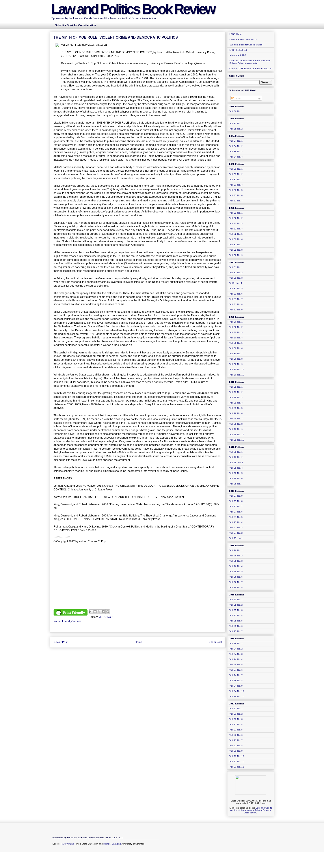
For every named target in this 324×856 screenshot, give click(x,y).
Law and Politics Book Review (133, 9)
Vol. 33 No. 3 (236, 179)
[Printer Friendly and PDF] (71, 613)
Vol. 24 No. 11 (236, 696)
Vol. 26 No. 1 (236, 550)
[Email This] (91, 611)
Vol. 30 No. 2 (236, 327)
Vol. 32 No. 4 (236, 228)
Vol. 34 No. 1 (236, 141)
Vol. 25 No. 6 (236, 626)
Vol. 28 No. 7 (236, 483)
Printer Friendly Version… (69, 621)
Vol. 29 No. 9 (236, 429)
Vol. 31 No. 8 (236, 304)
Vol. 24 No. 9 (236, 686)
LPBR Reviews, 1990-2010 (243, 39)
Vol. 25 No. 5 (236, 620)
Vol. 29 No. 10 (236, 434)
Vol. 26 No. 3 (236, 561)
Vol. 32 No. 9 (236, 255)
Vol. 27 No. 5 (236, 517)
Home (138, 642)
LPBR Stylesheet (238, 50)
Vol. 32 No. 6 (236, 239)
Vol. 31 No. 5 (236, 288)
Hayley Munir (67, 844)
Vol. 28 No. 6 (236, 478)
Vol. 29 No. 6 (236, 413)
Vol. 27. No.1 (236, 538)
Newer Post (60, 642)
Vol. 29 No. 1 (236, 387)
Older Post (215, 642)
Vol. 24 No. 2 (236, 649)
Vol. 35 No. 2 (236, 129)
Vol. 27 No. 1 (106, 617)
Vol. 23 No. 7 (236, 740)
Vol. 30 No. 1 (236, 322)
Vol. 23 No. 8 (236, 745)
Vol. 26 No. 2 (236, 555)
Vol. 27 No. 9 (236, 496)
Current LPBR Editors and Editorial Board (250, 68)
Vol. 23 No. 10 (236, 756)
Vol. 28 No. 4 (236, 468)
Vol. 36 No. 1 (236, 111)
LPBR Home (235, 34)
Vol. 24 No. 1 (236, 643)
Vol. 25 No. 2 (236, 605)
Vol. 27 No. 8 (236, 501)
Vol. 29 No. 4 (236, 403)
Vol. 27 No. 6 (236, 512)
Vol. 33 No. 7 (236, 200)
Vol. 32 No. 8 (236, 250)
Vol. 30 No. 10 (236, 369)
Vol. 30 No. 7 (236, 353)
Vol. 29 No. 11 (236, 440)
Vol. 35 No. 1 (236, 123)
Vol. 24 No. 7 (236, 675)
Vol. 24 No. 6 (236, 670)
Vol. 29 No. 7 (236, 418)
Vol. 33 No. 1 (236, 169)
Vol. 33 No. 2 (236, 174)
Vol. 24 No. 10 (236, 691)
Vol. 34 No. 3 (236, 151)
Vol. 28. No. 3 (236, 462)
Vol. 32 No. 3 (236, 223)
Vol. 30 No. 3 (236, 332)
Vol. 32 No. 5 (236, 234)
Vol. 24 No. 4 (236, 659)
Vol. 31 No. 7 (236, 299)
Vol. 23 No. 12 (236, 767)
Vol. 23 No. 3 (236, 719)
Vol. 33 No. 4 (236, 185)
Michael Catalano (112, 844)
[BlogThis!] (95, 611)
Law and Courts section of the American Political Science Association (251, 810)
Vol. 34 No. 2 (236, 146)
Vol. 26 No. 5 (236, 571)
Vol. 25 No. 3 (236, 610)
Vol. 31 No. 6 (236, 294)
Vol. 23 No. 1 (236, 708)
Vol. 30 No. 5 (236, 343)
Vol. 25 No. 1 (236, 599)
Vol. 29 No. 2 (236, 392)
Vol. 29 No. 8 (236, 424)
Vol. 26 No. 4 (236, 566)
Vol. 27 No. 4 (236, 522)
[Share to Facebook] (103, 611)
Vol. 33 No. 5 (236, 190)
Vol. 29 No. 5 (236, 408)
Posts (237, 98)
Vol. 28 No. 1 (236, 452)
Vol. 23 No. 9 (236, 751)
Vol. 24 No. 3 (236, 654)
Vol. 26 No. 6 (236, 577)
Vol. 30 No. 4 (236, 337)
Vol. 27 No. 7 (236, 506)
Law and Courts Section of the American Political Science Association (249, 61)
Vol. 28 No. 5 (236, 473)
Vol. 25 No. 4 (236, 615)
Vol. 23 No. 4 (236, 724)
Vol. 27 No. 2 (236, 533)
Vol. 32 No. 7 (236, 244)
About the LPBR (237, 55)
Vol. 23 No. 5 (236, 729)
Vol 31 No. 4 (235, 283)
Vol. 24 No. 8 (236, 680)
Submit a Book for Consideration (246, 44)
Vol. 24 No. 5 (236, 664)
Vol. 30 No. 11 (236, 375)
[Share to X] (99, 611)
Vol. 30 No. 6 (236, 348)
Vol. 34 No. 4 (236, 157)
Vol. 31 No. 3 (236, 278)
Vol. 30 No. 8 (236, 359)
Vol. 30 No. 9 (236, 364)
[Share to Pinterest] (107, 611)
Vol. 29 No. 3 (236, 397)
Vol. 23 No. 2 (236, 714)
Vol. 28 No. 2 (236, 457)
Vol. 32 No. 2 (236, 218)
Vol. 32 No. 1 (236, 213)
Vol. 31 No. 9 (236, 309)
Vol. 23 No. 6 (236, 735)
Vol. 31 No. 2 (236, 272)
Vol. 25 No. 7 (236, 631)
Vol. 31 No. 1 (236, 267)
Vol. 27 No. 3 (236, 527)
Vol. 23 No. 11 (236, 761)
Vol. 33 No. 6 (236, 195)
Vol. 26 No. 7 (236, 582)
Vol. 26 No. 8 (236, 587)
